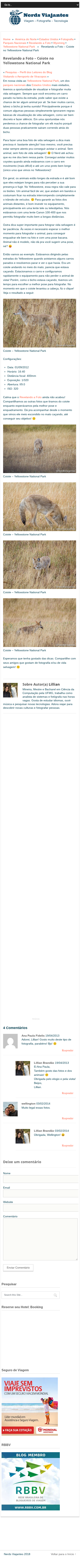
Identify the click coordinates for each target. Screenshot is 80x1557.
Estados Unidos (48, 39)
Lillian (54, 684)
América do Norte (26, 39)
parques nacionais (14, 85)
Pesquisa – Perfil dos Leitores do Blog (28, 72)
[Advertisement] (34, 867)
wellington (29, 1103)
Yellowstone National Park (19, 46)
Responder (67, 1050)
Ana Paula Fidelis (33, 1035)
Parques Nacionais (14, 42)
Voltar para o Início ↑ (63, 1554)
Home (6, 39)
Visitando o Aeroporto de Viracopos (24, 76)
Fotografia (67, 39)
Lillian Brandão (44, 1062)
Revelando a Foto (40, 42)
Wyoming (59, 42)
